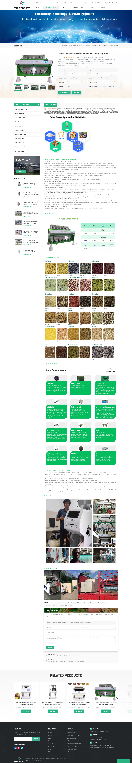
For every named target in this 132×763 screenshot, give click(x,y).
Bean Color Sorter (73, 45)
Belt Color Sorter (19, 138)
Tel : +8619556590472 (96, 737)
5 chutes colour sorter (69, 602)
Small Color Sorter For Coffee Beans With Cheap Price (30, 251)
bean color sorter (71, 738)
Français (48, 2)
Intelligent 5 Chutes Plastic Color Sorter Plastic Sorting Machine (30, 241)
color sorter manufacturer (74, 752)
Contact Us (103, 8)
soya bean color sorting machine (98, 602)
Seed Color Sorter (20, 126)
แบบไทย (65, 2)
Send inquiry (65, 92)
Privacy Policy (63, 758)
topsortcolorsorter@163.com (95, 3)
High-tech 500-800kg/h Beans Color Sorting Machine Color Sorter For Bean (52, 703)
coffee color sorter (72, 746)
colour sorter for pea (66, 605)
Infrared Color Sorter (21, 143)
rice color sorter (71, 732)
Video (63, 8)
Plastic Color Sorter (20, 134)
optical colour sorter (56, 602)
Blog (49, 749)
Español (42, 2)
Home (38, 8)
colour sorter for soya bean (52, 605)
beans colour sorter (69, 57)
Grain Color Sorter (20, 117)
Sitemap (50, 752)
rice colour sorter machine (74, 743)
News (49, 738)
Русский (59, 2)
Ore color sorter (19, 151)
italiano (53, 2)
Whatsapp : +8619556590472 (98, 739)
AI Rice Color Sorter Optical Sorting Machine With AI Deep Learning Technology (30, 203)
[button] (120, 698)
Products (50, 735)
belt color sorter (71, 741)
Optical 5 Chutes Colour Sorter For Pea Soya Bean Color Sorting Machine (71, 622)
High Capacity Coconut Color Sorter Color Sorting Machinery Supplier (30, 212)
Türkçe (71, 2)
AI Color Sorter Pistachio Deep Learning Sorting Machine (30, 222)
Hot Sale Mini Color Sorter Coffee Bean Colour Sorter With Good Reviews (30, 232)
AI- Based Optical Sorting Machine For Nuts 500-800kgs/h (30, 184)
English (36, 2)
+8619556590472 (112, 3)
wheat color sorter (72, 749)
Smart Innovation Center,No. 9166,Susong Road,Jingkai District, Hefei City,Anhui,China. (102, 746)
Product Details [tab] (50, 105)
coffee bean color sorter (73, 735)
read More (26, 187)
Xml (58, 758)
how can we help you (23, 160)
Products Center (50, 8)
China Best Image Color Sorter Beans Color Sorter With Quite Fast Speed (79, 703)
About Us (92, 8)
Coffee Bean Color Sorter (22, 109)
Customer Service (77, 8)
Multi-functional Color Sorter (23, 147)
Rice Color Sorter (20, 113)
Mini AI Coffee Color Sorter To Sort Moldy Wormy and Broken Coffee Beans (30, 193)
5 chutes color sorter (82, 602)
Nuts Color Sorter (20, 130)
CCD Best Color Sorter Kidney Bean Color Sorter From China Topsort (26, 703)
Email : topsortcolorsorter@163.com (99, 731)
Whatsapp (76, 92)
